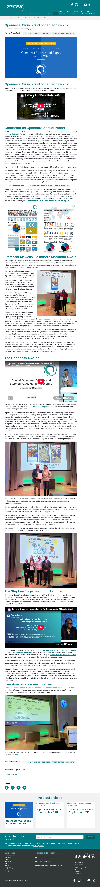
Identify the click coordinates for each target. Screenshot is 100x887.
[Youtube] (85, 4)
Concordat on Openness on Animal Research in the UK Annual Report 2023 (41, 186)
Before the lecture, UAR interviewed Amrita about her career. (28, 684)
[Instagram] (76, 4)
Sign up (7, 871)
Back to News (11, 774)
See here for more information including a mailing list (48, 201)
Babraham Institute (30, 267)
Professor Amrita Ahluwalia (30, 602)
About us (7, 863)
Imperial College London (42, 407)
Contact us (8, 867)
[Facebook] (72, 4)
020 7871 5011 (79, 862)
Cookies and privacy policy (13, 869)
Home (6, 18)
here (16, 755)
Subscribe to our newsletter (14, 838)
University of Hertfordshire (27, 501)
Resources (8, 861)
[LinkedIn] (81, 4)
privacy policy (38, 846)
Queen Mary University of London (63, 655)
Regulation (8, 857)
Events (7, 865)
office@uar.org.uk (80, 864)
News (13, 18)
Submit (90, 837)
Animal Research (10, 856)
